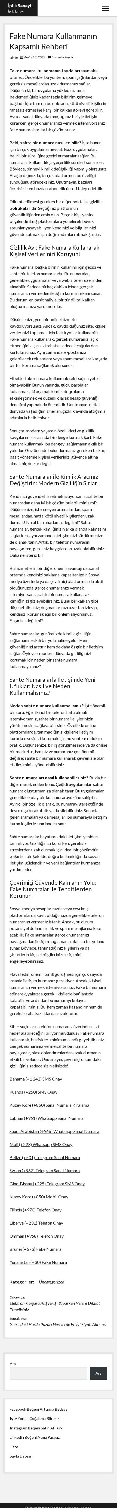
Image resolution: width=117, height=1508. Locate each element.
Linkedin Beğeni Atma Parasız (35, 1437)
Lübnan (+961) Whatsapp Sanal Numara (47, 1118)
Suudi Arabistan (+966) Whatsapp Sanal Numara (54, 1131)
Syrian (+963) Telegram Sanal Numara (45, 1170)
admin (14, 57)
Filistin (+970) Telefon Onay (35, 1209)
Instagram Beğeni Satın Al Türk (36, 1428)
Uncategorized (51, 1281)
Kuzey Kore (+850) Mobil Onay (39, 1196)
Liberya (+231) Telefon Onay (36, 1222)
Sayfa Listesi (20, 1456)
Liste (14, 1446)
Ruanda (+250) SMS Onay (33, 1091)
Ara (13, 1363)
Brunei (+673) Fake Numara (35, 1249)
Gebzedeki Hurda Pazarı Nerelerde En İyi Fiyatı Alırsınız (58, 1324)
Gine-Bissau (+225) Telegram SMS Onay (47, 1183)
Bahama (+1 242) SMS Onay (36, 1078)
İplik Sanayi (19, 5)
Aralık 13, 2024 (34, 57)
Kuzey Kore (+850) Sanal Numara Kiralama (49, 1105)
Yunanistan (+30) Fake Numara (38, 1262)
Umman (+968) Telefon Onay (37, 1235)
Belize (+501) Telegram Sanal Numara (45, 1157)
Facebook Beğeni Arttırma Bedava (38, 1409)
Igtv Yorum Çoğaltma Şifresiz (34, 1418)
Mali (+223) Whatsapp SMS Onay (41, 1144)
